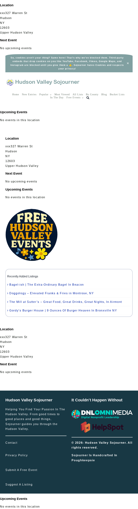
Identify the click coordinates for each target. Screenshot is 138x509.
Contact (11, 442)
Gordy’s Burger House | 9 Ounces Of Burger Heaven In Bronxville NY (63, 310)
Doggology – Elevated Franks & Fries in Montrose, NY (51, 293)
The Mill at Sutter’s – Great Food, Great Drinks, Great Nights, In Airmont (65, 301)
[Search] (87, 98)
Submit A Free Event (21, 470)
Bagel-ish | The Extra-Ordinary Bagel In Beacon (46, 284)
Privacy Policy (16, 455)
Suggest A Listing (19, 484)
